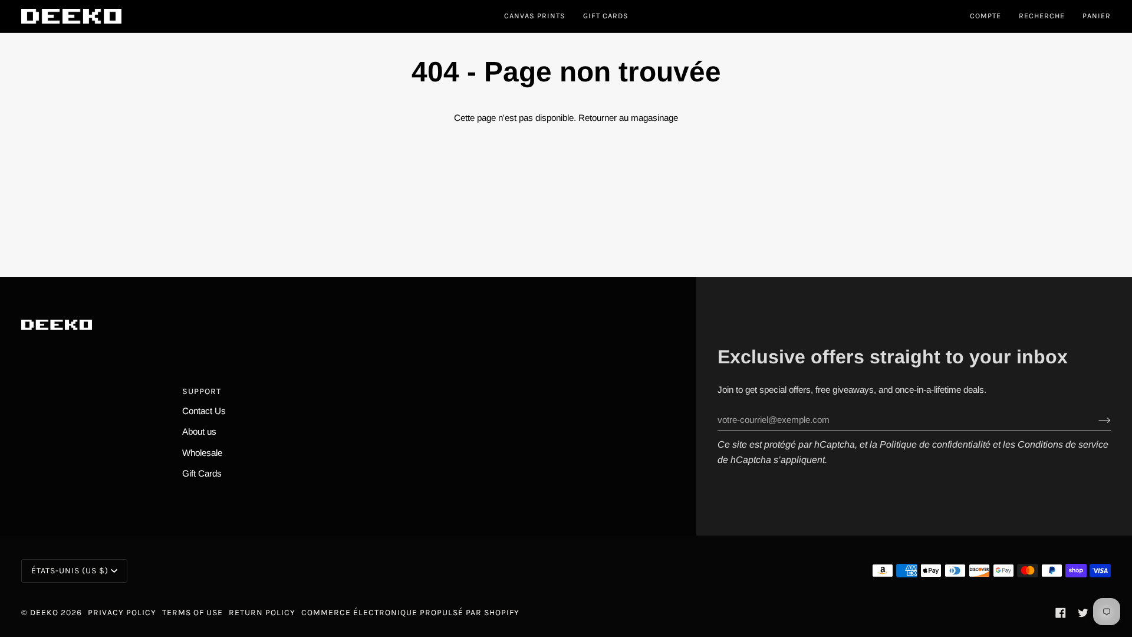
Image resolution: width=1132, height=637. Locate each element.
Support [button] (201, 391)
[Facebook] (1060, 613)
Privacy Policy (122, 613)
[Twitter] (1083, 613)
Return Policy (262, 613)
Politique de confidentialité (935, 444)
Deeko (44, 613)
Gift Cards (202, 473)
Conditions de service (1063, 444)
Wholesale (202, 453)
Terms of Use (192, 613)
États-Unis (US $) (69, 571)
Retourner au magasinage (628, 118)
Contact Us (204, 411)
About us (199, 431)
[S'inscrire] (1095, 420)
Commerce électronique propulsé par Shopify (410, 613)
